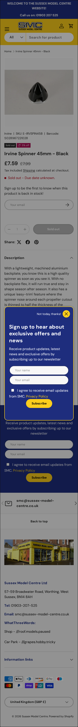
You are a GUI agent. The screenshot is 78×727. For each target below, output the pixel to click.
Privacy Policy (37, 396)
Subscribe (39, 403)
